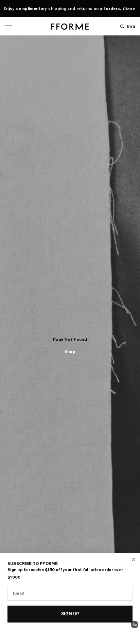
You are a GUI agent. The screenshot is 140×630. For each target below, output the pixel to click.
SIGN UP (70, 614)
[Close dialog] (134, 559)
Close (129, 8)
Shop (70, 351)
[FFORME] (70, 26)
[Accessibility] (134, 624)
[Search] (122, 26)
